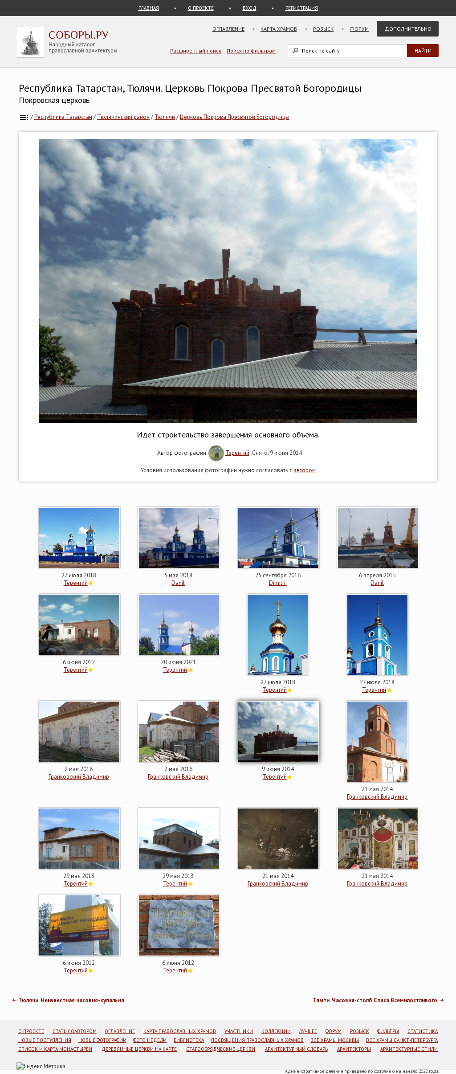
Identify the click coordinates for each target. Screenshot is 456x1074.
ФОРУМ (334, 1031)
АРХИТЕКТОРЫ (354, 1049)
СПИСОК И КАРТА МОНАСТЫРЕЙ (55, 1049)
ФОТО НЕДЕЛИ (150, 1040)
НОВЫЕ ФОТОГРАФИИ (102, 1040)
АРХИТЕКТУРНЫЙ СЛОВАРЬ (296, 1049)
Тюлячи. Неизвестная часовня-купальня (71, 1000)
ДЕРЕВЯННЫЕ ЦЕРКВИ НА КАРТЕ (139, 1049)
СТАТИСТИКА (422, 1031)
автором (304, 470)
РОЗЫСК (359, 1031)
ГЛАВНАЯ (148, 8)
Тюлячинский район (123, 117)
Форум (359, 28)
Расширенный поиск (195, 50)
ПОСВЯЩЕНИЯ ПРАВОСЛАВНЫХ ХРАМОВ (257, 1040)
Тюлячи (165, 117)
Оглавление (228, 28)
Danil (178, 583)
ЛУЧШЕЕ (308, 1031)
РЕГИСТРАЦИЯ (301, 8)
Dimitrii (278, 583)
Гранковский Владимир (79, 776)
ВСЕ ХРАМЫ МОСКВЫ (334, 1040)
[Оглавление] (24, 117)
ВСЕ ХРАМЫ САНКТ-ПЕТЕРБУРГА (402, 1040)
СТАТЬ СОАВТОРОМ (75, 1031)
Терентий (237, 453)
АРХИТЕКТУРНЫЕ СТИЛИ (409, 1049)
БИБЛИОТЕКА (189, 1040)
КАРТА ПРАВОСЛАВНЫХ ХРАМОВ (179, 1031)
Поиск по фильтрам (251, 50)
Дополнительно (408, 28)
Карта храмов (279, 28)
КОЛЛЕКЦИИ (276, 1031)
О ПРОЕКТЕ (201, 8)
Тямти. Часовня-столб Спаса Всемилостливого (375, 1000)
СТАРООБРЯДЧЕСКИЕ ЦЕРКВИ (220, 1049)
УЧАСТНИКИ (238, 1031)
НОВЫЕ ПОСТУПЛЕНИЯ (44, 1040)
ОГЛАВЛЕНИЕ (120, 1031)
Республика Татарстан (63, 117)
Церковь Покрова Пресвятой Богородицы (234, 117)
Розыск (323, 28)
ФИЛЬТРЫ (388, 1031)
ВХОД (249, 8)
